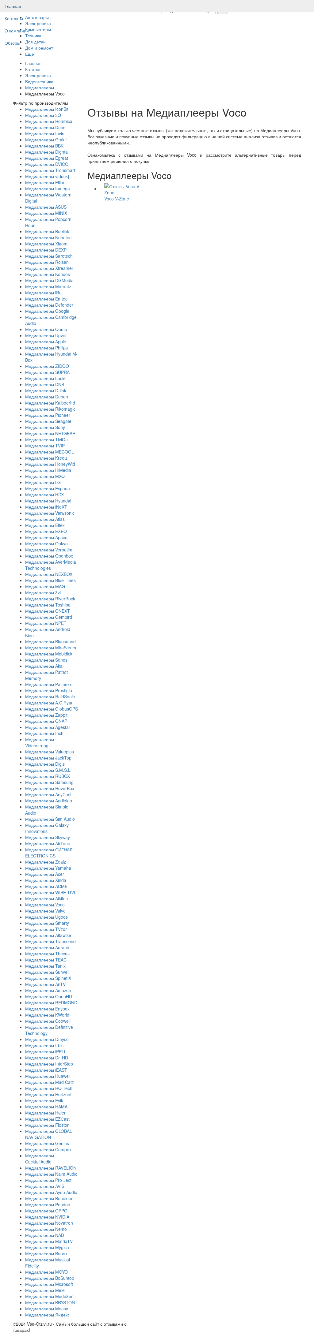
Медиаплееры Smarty (47, 923)
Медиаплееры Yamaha (48, 868)
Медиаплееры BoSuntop (49, 1278)
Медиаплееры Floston (47, 1125)
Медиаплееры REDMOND (51, 1002)
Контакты (14, 18)
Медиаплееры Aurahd (47, 947)
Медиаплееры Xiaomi (46, 244)
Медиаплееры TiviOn (46, 439)
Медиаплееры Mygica (47, 1247)
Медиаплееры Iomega (47, 188)
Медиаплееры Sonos (46, 660)
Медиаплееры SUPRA (47, 372)
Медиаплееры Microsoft (49, 1284)
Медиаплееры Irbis (44, 1045)
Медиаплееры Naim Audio (51, 1174)
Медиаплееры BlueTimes (50, 580)
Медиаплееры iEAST (46, 1070)
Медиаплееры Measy (46, 1308)
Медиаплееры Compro (48, 1149)
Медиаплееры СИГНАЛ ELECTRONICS (48, 852)
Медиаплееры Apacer (47, 537)
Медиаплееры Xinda (45, 880)
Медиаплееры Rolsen (47, 262)
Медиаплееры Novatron (49, 1223)
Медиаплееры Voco (45, 905)
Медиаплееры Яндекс (47, 1315)
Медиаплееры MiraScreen (51, 647)
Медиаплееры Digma (46, 152)
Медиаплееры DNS (44, 384)
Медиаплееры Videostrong (39, 742)
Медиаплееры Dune (45, 127)
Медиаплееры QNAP (46, 721)
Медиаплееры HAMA (46, 1106)
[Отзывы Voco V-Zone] (124, 188)
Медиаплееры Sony (45, 427)
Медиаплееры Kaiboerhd (50, 403)
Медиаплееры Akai (44, 666)
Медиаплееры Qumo (46, 329)
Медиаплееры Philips (46, 348)
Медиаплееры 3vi (43, 592)
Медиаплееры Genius (47, 1143)
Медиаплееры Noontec (48, 237)
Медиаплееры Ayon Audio (51, 1192)
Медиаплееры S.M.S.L (48, 770)
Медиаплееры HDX (44, 494)
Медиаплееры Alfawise (48, 935)
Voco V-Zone (116, 199)
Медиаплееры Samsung (49, 782)
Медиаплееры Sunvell (47, 972)
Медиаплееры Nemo (46, 1229)
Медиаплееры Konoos (47, 274)
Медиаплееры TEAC (46, 960)
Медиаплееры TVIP (45, 445)
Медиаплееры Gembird (48, 617)
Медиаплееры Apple (45, 341)
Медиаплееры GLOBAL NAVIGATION (48, 1134)
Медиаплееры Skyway (47, 837)
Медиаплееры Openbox (49, 556)
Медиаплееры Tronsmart (50, 170)
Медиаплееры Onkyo (46, 543)
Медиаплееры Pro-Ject (48, 1180)
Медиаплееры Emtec (46, 299)
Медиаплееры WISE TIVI (50, 892)
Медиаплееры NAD (44, 1235)
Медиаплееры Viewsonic (50, 513)
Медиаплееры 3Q (43, 115)
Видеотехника (39, 81)
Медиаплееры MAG (45, 586)
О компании (17, 31)
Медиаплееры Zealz (45, 862)
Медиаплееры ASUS (46, 207)
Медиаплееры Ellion (45, 182)
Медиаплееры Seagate (48, 421)
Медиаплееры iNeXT (46, 507)
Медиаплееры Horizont (48, 1094)
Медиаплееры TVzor (46, 929)
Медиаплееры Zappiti (46, 715)
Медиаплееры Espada (47, 488)
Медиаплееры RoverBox (49, 788)
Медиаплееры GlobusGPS (51, 709)
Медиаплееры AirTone (47, 843)
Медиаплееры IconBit (46, 109)
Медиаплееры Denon (46, 397)
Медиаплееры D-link (45, 390)
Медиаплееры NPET (46, 623)
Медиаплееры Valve (45, 911)
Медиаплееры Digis (45, 764)
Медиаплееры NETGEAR (50, 433)
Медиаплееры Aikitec (46, 898)
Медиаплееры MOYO (46, 1272)
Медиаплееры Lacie (45, 378)
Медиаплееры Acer (44, 874)
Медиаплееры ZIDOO (47, 366)
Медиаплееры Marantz (48, 286)
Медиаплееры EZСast (47, 1119)
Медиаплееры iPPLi (45, 1051)
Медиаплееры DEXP (46, 250)
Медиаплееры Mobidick (48, 654)
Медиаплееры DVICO (46, 164)
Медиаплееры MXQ (45, 476)
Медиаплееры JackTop (48, 758)
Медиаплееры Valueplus (49, 752)
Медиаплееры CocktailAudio (39, 1158)
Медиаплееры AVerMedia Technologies (50, 565)
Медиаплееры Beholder (49, 1198)
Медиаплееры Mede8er (49, 1296)
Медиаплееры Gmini (46, 139)
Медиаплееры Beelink (47, 231)
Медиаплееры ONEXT (47, 611)
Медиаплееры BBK (44, 146)
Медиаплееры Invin (44, 133)
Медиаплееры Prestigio (48, 690)
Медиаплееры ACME (46, 886)
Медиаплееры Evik (44, 1100)
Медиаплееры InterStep (49, 1064)
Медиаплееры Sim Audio (50, 819)
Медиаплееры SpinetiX (48, 978)
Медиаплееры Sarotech (49, 256)
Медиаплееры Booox (46, 1253)
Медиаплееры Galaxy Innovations (47, 828)
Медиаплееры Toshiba (48, 605)
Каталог (33, 69)
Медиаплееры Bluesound (50, 641)
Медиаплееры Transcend (50, 941)
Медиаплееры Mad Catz (49, 1082)
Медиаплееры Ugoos (46, 917)
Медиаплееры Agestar (47, 727)
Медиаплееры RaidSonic (50, 696)
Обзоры (12, 43)
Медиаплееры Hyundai (48, 501)
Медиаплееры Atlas (45, 519)
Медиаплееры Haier (45, 1113)
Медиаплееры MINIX (46, 213)
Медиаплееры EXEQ (46, 531)
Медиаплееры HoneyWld (50, 464)
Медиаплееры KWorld (47, 1015)
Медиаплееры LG (43, 482)
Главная (13, 6)
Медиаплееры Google (47, 311)
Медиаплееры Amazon (48, 990)
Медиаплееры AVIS (44, 1186)
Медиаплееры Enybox (47, 1009)
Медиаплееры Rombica (48, 121)
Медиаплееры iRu (43, 292)
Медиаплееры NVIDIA (47, 1217)
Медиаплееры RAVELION (50, 1168)
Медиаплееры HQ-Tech (48, 1088)
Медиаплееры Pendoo (47, 1204)
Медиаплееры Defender (49, 305)
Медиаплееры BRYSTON (50, 1302)
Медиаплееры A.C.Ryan (49, 703)
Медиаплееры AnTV (45, 984)
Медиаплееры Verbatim (48, 550)
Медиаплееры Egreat (46, 158)
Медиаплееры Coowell (48, 1021)
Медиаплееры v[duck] (47, 176)
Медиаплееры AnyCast (48, 794)
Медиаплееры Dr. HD (46, 1058)
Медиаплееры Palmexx (48, 684)
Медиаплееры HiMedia (48, 470)
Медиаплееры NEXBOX (48, 574)
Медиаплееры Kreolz (46, 458)
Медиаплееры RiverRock (50, 599)
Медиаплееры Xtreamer (49, 268)
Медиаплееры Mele (45, 1290)
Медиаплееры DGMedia (49, 280)
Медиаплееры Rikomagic (50, 409)
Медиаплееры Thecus (47, 953)
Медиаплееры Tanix (45, 966)
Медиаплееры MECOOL (49, 452)
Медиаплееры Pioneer (47, 415)
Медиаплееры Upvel (45, 335)
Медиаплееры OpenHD (48, 996)
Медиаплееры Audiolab (48, 800)
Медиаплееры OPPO (46, 1211)
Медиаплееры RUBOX (47, 776)
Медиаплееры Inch (44, 733)
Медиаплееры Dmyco (47, 1039)
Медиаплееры (39, 87)
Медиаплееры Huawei (47, 1076)
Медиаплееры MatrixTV (49, 1241)
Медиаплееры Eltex (45, 525)
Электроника (38, 75)
